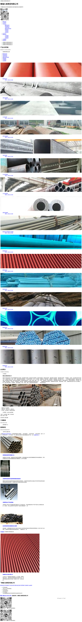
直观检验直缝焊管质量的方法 (8, 455)
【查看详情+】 (36, 434)
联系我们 (4, 40)
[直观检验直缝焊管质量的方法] (11, 452)
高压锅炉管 (5, 54)
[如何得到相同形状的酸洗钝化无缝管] (11, 523)
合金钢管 (4, 60)
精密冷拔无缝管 (6, 57)
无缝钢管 (4, 59)
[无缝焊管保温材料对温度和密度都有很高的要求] (5, 476)
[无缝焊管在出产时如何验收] (9, 500)
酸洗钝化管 (5, 53)
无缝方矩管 (5, 56)
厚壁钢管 (4, 58)
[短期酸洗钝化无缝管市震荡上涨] (19, 572)
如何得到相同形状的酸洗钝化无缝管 (10, 525)
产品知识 (6, 37)
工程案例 (4, 39)
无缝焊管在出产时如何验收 (8, 502)
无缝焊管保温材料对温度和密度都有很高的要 (12, 478)
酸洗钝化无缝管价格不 (6, 433)
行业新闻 (6, 36)
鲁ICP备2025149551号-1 (6, 595)
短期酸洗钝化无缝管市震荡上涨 (8, 574)
